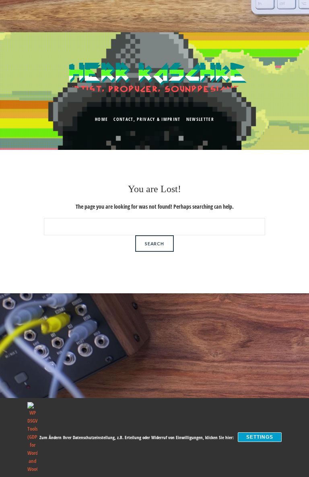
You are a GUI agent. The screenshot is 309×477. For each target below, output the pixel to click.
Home (101, 119)
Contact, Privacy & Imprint (146, 119)
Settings (259, 437)
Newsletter (200, 119)
